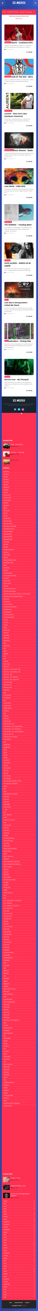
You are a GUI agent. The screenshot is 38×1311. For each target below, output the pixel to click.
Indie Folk (6, 796)
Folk (5, 713)
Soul (5, 1048)
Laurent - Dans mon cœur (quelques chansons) (15, 114)
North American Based (9, 879)
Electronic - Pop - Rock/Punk (11, 679)
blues (5, 565)
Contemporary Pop (9, 614)
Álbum (5, 508)
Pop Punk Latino (8, 913)
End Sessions (7, 697)
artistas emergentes (9, 549)
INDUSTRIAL (7, 804)
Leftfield (6, 835)
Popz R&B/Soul (8, 934)
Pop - (5, 898)
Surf (5, 1061)
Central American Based (10, 575)
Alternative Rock (9, 150)
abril (19, 1211)
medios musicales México (10, 848)
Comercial (6, 599)
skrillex (6, 1041)
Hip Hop (6, 765)
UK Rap (6, 1087)
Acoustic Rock (7, 497)
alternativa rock (8, 523)
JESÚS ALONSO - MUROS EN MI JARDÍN (17, 264)
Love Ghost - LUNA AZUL (15, 186)
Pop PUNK (6, 911)
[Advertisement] (16, 426)
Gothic (5, 752)
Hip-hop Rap (7, 775)
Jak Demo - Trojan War (25, 12)
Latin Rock (6, 830)
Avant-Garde (7, 554)
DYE (5, 656)
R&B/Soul (6, 973)
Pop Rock (6, 924)
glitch (5, 749)
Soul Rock (6, 1051)
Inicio (10, 1302)
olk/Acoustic (7, 887)
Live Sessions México (9, 838)
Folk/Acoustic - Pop (9, 723)
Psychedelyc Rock (8, 957)
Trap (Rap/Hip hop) (9, 1082)
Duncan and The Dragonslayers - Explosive (20, 1195)
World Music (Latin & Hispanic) (12, 1103)
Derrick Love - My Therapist (16, 379)
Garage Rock (7, 747)
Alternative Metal (8, 531)
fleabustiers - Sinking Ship (19, 341)
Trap (5, 1080)
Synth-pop (6, 1069)
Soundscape (7, 1056)
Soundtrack (7, 1059)
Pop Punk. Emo (8, 916)
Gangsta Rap (7, 744)
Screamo (6, 1025)
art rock (6, 547)
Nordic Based (7, 877)
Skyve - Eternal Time (17, 444)
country (6, 619)
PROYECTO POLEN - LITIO (18, 1186)
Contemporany (7, 609)
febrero (19, 1216)
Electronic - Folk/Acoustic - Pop (12, 669)
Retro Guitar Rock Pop (9, 989)
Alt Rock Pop (8, 222)
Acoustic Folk (8, 110)
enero (19, 1219)
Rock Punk (6, 1012)
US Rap (5, 1093)
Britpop (6, 570)
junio (19, 1206)
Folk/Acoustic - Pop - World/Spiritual (13, 731)
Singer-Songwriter (8, 1033)
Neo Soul (6, 869)
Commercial (7, 601)
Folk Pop (6, 716)
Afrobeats (6, 505)
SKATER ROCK (7, 1038)
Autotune (6, 552)
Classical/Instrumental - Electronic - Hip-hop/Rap (17, 593)
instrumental (7, 807)
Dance (5, 627)
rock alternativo (8, 999)
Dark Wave (6, 635)
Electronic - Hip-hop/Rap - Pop (12, 671)
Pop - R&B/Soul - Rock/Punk (11, 905)
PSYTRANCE (7, 960)
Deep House (7, 640)
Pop (6, 340)
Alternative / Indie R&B (10, 526)
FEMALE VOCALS (8, 708)
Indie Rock (6, 801)
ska (5, 1035)
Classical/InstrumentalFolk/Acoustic (13, 596)
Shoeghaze (6, 1030)
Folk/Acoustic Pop (8, 734)
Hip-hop (6, 773)
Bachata (6, 557)
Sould (5, 1054)
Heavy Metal (7, 762)
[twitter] (19, 409)
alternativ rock (8, 521)
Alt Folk (6, 513)
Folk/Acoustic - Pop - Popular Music (13, 726)
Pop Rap (6, 921)
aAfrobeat (6, 487)
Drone (5, 651)
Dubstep (6, 653)
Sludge (5, 1043)
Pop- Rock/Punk (8, 926)
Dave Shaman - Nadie (23, 150)
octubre (19, 1227)
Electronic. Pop (8, 687)
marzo (19, 1214)
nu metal (6, 885)
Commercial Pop (8, 604)
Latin (5, 822)
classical (6, 586)
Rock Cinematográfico (9, 1002)
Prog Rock (6, 950)
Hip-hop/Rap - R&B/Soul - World (12, 781)
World (5, 1100)
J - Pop (5, 809)
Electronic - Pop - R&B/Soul (11, 677)
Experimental (7, 705)
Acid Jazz (6, 489)
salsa (5, 1022)
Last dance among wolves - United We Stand (16, 303)
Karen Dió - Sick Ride (9, 820)
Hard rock (6, 760)
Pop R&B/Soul (7, 918)
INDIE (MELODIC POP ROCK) (10, 794)
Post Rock (6, 939)
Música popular (8, 866)
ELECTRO (6, 661)
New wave (6, 874)
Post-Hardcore (7, 942)
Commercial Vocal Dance (10, 606)
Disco (5, 643)
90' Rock (6, 476)
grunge (6, 757)
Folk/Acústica (7, 739)
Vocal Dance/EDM (8, 1095)
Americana (6, 541)
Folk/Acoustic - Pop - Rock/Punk (12, 729)
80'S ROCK (6, 471)
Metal (6, 299)
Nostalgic (6, 882)
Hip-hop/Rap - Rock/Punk (11, 783)
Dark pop (6, 632)
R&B (5, 968)
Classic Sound (7, 583)
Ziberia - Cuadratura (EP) (22, 43)
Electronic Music (8, 682)
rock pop (6, 1009)
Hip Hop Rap (7, 768)
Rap (5, 976)
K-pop (5, 817)
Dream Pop (6, 645)
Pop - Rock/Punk (8, 908)
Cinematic (6, 578)
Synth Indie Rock (8, 1064)
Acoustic (6, 492)
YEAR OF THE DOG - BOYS (22, 77)
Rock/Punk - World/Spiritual (11, 1020)
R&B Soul (6, 970)
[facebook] (15, 409)
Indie (5, 791)
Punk (5, 963)
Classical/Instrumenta (9, 588)
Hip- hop (7, 376)
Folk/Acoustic (7, 721)
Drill (5, 648)
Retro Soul (6, 991)
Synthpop (6, 1072)
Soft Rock (6, 1046)
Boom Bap (6, 567)
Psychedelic (7, 955)
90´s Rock (6, 482)
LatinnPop (6, 833)
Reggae (6, 981)
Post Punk (6, 937)
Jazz (5, 812)
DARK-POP (6, 638)
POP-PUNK (6, 929)
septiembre (19, 1229)
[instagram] (23, 409)
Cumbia (6, 625)
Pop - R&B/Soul (8, 903)
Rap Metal (6, 978)
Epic (5, 700)
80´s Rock (6, 474)
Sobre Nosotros (19, 1302)
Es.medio (23, 1305)
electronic (7, 42)
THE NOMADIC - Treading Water (18, 225)
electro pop (7, 664)
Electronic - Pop (8, 674)
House (5, 786)
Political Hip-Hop (8, 892)
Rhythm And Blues (8, 994)
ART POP (6, 544)
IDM (5, 788)
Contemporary (7, 612)
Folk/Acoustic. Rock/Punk (10, 736)
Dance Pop (6, 630)
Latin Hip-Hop (7, 825)
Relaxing (6, 986)
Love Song (6, 843)
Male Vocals (7, 846)
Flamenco (6, 710)
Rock (5, 996)
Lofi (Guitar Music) (8, 840)
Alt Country (7, 510)
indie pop (6, 799)
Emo (5, 692)
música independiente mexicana (12, 864)
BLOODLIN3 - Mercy (8, 562)
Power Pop (6, 947)
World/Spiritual (8, 1106)
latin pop (7, 260)
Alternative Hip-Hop (9, 528)
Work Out (6, 1098)
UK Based (6, 1085)
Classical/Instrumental (10, 591)
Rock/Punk (7, 1017)
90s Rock (6, 484)
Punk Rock (7, 76)
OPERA (5, 890)
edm (5, 658)
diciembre (19, 1221)
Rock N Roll (7, 1007)
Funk (5, 742)
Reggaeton (6, 983)
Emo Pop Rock (7, 695)
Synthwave (6, 1074)
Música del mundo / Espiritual (12, 861)
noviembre (19, 1224)
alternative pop (8, 534)
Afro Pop (6, 502)
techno (6, 1077)
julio (19, 1203)
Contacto (27, 1302)
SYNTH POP (7, 1067)
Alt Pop (6, 515)
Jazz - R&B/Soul (8, 814)
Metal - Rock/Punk (9, 856)
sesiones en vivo (8, 1028)
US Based (6, 1090)
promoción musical (9, 952)
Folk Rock (6, 718)
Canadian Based (8, 573)
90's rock (6, 479)
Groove (5, 755)
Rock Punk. (7, 1015)
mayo (19, 1208)
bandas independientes (10, 560)
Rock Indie (6, 1004)
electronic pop (7, 684)
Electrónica (7, 690)
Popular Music (7, 931)
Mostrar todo (19, 18)
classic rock (7, 580)
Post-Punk (6, 944)
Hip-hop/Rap (7, 778)
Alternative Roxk (8, 539)
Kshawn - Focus (15, 1178)
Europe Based (7, 703)
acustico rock (7, 500)
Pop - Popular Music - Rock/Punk (12, 900)
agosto (19, 1201)
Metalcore (6, 859)
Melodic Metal (7, 851)
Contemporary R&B (9, 617)
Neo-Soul (6, 872)
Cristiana (6, 622)
